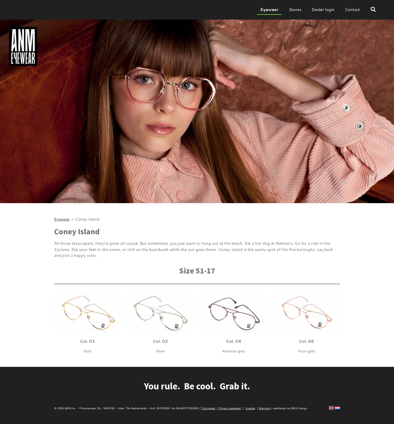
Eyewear (62, 219)
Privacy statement (230, 408)
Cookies (250, 408)
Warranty (264, 408)
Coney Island (87, 219)
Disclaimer (209, 408)
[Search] (373, 9)
